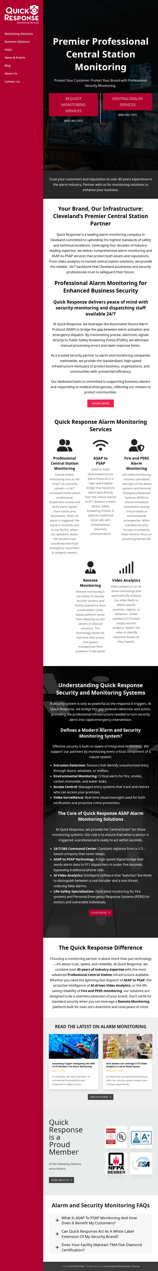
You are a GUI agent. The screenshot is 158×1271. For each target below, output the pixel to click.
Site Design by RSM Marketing (117, 1266)
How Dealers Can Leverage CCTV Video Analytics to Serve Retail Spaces (126, 1065)
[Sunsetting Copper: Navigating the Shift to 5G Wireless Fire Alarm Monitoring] (73, 1046)
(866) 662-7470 (127, 115)
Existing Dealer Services (127, 101)
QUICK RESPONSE (76, 1266)
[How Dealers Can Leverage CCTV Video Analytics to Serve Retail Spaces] (127, 1046)
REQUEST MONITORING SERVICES (73, 104)
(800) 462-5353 (73, 121)
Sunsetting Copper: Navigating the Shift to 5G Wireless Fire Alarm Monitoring (73, 1065)
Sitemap (135, 1266)
